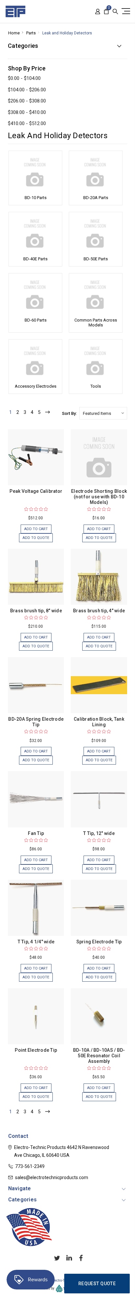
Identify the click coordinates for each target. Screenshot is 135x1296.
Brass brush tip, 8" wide (36, 610)
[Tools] (96, 360)
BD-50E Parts (96, 258)
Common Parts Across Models (95, 322)
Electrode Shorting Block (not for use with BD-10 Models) (99, 497)
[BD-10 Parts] (35, 172)
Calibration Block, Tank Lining (99, 721)
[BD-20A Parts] (96, 172)
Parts (31, 32)
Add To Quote (36, 538)
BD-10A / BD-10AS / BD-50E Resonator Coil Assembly (99, 1055)
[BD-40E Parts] (35, 233)
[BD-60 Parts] (35, 294)
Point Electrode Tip (36, 1050)
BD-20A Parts (95, 197)
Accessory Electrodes (35, 386)
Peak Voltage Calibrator (36, 491)
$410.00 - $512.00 (27, 123)
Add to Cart (36, 529)
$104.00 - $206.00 (27, 90)
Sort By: (69, 413)
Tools (95, 386)
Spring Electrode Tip (99, 941)
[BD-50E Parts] (96, 233)
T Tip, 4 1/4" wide (36, 941)
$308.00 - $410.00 (27, 112)
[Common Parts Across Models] (96, 294)
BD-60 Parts (36, 320)
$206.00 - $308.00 (27, 101)
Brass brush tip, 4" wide (99, 610)
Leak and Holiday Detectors (67, 33)
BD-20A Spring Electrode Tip (36, 721)
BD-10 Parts (36, 197)
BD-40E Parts (35, 258)
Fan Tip (36, 833)
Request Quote (97, 1283)
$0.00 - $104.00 (24, 78)
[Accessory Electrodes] (35, 360)
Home (14, 32)
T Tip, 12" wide (99, 833)
